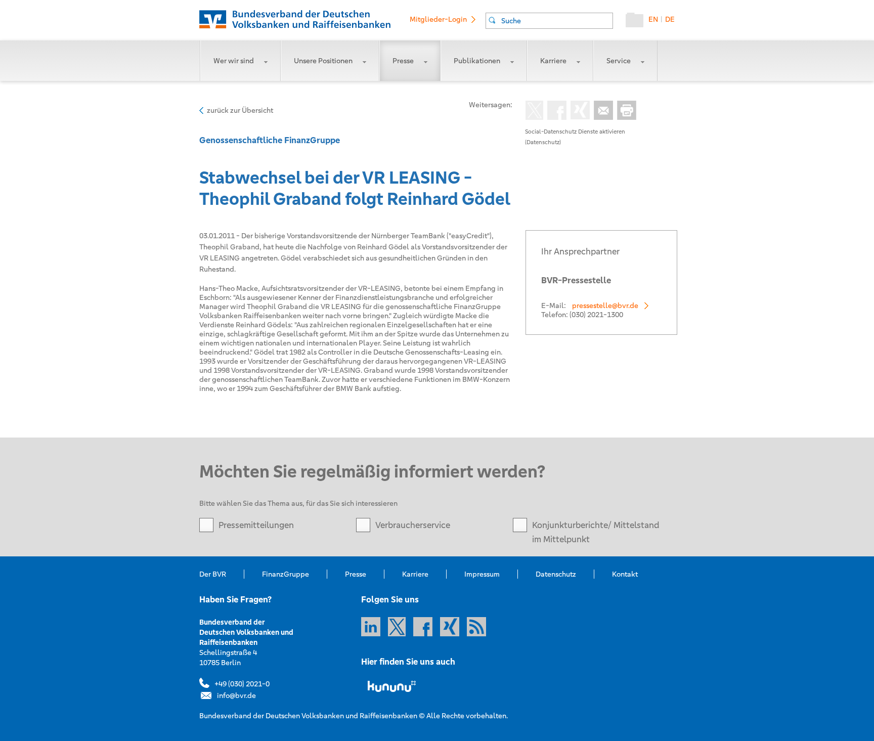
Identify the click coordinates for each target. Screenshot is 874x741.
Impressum (482, 574)
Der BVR (212, 574)
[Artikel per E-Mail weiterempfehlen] (601, 111)
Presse (403, 60)
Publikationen (477, 60)
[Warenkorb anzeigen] (637, 22)
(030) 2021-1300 (596, 314)
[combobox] (549, 21)
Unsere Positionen (323, 60)
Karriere (553, 60)
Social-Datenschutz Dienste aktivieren (575, 131)
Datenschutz (556, 574)
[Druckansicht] (624, 111)
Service (618, 60)
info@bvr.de (236, 695)
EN (653, 19)
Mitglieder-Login (438, 19)
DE (670, 19)
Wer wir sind (233, 60)
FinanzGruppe (285, 574)
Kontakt (625, 574)
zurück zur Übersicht (240, 110)
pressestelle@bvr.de (605, 305)
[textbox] (557, 20)
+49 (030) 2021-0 (242, 683)
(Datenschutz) (543, 142)
